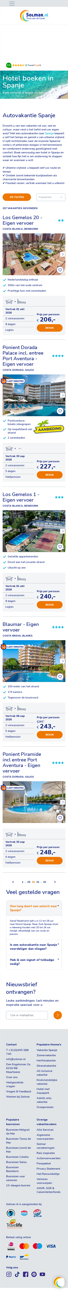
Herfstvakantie (46, 1060)
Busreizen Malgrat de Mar (17, 1132)
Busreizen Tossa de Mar (18, 1141)
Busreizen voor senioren (15, 1178)
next (62, 254)
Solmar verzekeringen (46, 1146)
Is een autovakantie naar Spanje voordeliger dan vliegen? (33, 947)
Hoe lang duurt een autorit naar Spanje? (33, 908)
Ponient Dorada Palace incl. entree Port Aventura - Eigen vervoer (23, 356)
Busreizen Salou (16, 1162)
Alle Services (45, 1130)
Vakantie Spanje (47, 1050)
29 (28, 882)
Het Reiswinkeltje (48, 1174)
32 (44, 882)
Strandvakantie (46, 1066)
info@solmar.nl (16, 1059)
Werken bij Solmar (18, 1097)
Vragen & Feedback (18, 1091)
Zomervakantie (46, 1055)
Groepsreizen (45, 1107)
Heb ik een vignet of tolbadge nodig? (32, 962)
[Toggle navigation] (11, 3)
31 (37, 882)
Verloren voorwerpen (44, 1181)
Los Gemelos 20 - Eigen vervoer (22, 220)
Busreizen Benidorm (12, 1169)
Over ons (12, 1077)
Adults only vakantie (44, 1100)
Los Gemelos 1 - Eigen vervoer (21, 497)
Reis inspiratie (46, 1153)
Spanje (49, 133)
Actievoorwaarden (49, 1158)
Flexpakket (44, 1163)
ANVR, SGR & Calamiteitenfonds (49, 1190)
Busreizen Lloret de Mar (18, 1150)
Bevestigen (58, 1015)
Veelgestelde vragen (14, 1084)
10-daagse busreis (18, 1185)
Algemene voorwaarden (45, 1137)
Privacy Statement (48, 1169)
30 (33, 882)
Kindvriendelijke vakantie (47, 1082)
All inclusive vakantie (44, 1073)
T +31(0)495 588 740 (17, 1052)
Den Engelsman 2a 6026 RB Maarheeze (18, 1068)
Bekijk (50, 328)
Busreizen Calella (17, 1157)
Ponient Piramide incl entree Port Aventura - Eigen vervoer (22, 763)
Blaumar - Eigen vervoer (21, 627)
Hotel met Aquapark (43, 1091)
